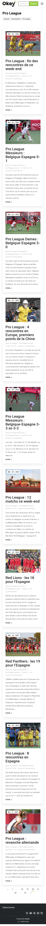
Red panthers (22, 251)
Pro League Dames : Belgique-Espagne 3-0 (23, 243)
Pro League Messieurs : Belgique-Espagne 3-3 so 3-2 (23, 422)
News (7, 73)
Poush (27, 919)
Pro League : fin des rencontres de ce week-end (22, 65)
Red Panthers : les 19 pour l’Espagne (23, 663)
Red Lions (21, 165)
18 (22, 889)
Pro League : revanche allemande (22, 840)
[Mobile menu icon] (42, 3)
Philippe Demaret (8, 907)
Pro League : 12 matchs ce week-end (23, 499)
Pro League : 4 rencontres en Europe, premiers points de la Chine (20, 333)
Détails (8, 110)
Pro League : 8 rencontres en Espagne (17, 757)
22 (15, 893)
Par (13, 76)
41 (25, 893)
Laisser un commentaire (14, 79)
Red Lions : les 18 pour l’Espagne (20, 580)
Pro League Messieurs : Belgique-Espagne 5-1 (23, 155)
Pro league (22, 73)
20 (33, 889)
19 (27, 889)
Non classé (14, 73)
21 (38, 889)
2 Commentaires (11, 591)
